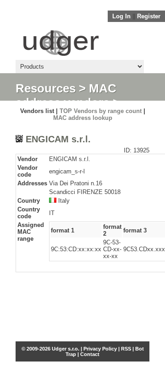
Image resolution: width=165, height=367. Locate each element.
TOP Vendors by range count (101, 111)
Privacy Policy (100, 348)
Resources (46, 88)
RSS (126, 348)
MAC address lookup (82, 117)
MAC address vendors (66, 95)
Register (148, 16)
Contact (89, 354)
